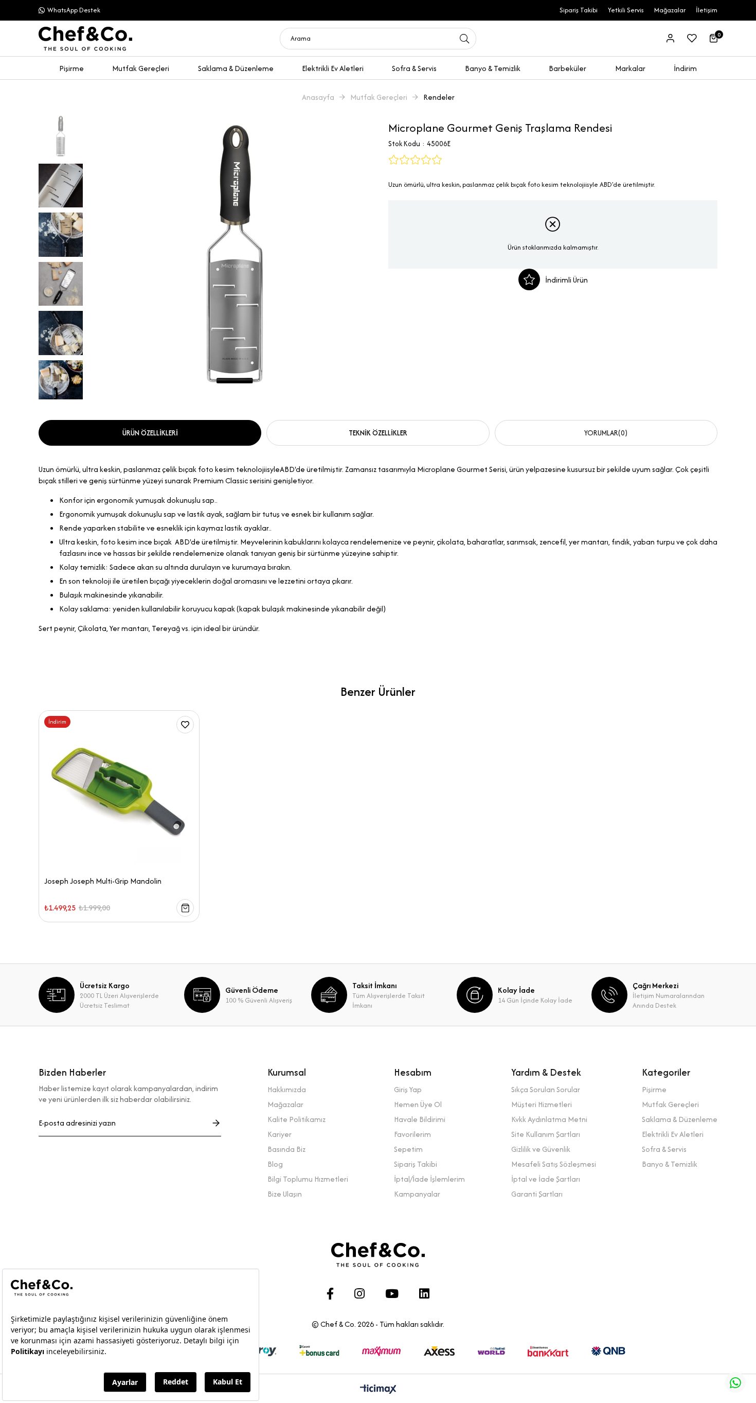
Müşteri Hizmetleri (541, 1104)
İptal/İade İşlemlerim (429, 1178)
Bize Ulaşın (284, 1193)
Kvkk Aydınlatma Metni (549, 1119)
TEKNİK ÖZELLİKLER (378, 433)
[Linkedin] (424, 1294)
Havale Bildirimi (419, 1119)
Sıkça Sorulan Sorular (545, 1089)
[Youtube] (392, 1294)
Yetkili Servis (626, 10)
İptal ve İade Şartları (545, 1178)
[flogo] (378, 1254)
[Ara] (464, 38)
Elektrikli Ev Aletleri (673, 1134)
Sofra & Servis (664, 1149)
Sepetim (408, 1149)
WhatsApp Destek (73, 10)
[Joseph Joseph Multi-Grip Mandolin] (119, 791)
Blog (275, 1164)
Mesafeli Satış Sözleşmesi (553, 1164)
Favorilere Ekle (185, 724)
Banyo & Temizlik (669, 1164)
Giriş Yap (408, 1089)
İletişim (706, 10)
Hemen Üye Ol (418, 1104)
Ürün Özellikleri (150, 433)
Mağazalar (670, 10)
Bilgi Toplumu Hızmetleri (307, 1178)
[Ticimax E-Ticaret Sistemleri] (378, 1389)
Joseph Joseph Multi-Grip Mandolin (102, 881)
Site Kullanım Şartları (545, 1134)
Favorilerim (412, 1134)
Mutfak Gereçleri (670, 1104)
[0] (713, 38)
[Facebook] (330, 1294)
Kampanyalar (417, 1193)
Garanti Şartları (537, 1193)
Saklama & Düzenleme (679, 1119)
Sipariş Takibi (579, 10)
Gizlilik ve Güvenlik (540, 1149)
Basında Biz (286, 1149)
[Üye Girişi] (670, 38)
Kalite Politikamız (296, 1119)
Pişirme (654, 1089)
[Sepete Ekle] (185, 908)
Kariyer (279, 1134)
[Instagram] (359, 1294)
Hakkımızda (286, 1089)
